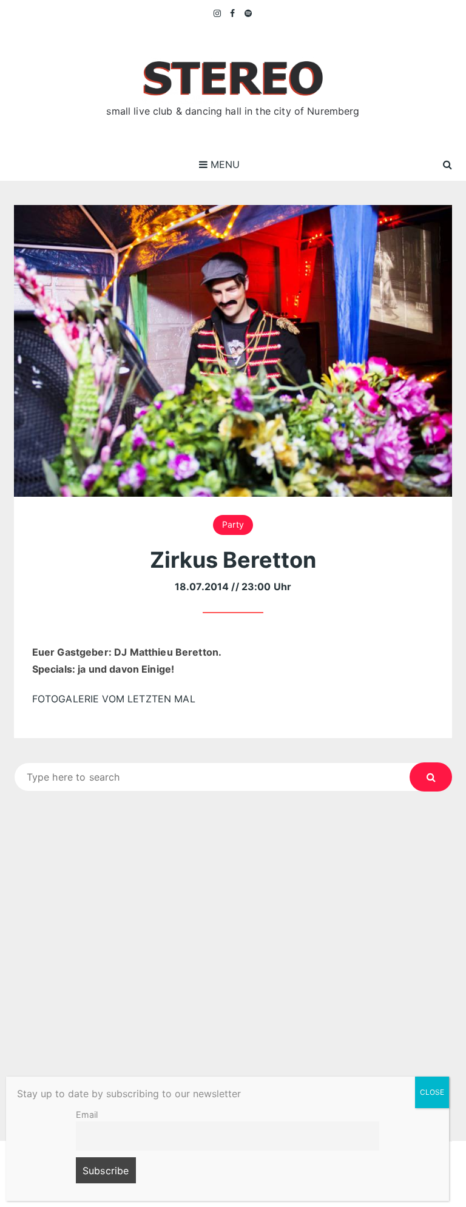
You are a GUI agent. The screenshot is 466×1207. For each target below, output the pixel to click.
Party (233, 524)
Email (87, 1114)
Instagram (218, 13)
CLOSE (432, 1092)
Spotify (248, 13)
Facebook (232, 13)
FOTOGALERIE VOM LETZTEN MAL (113, 699)
